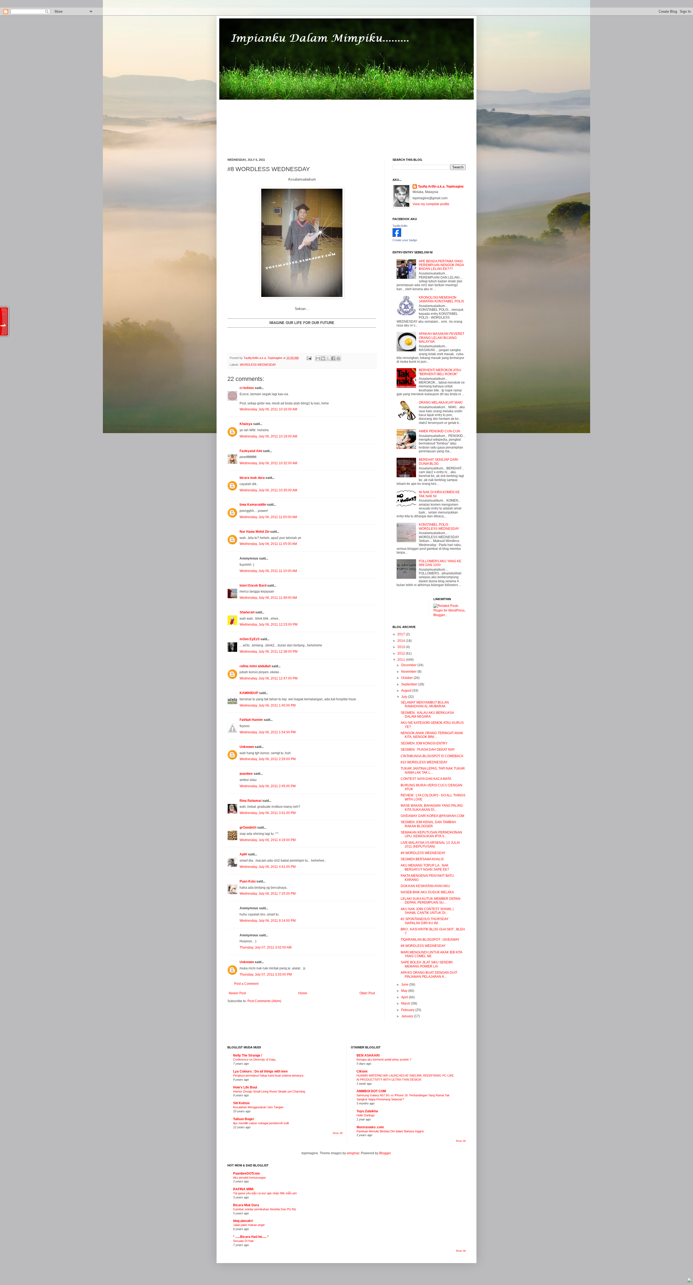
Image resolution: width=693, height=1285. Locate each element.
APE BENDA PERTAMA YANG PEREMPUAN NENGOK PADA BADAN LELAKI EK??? (441, 265)
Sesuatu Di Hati (243, 1241)
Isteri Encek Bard (253, 585)
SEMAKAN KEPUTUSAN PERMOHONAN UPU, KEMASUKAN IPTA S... (431, 834)
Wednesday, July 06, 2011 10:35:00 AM (268, 490)
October (407, 678)
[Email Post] (308, 357)
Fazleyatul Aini (251, 451)
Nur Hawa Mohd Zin (254, 532)
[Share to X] (328, 358)
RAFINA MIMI (243, 1189)
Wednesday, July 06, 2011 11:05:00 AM (268, 544)
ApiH (243, 854)
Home (302, 993)
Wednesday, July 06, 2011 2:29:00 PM (268, 759)
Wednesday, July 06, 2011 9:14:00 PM (268, 921)
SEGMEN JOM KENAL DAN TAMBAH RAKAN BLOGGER (428, 824)
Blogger (385, 1153)
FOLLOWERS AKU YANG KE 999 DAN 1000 (440, 563)
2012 (401, 653)
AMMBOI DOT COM (371, 1091)
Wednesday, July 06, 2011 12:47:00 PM (269, 678)
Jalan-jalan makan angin (249, 1225)
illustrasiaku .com (370, 1127)
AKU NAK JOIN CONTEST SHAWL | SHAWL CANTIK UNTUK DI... (427, 911)
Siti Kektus (241, 1103)
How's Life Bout (245, 1087)
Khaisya (246, 424)
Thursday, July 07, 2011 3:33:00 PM (266, 974)
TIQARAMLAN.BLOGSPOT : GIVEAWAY (430, 939)
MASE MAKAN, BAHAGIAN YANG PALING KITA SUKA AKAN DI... (432, 807)
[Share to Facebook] (333, 358)
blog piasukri (243, 1221)
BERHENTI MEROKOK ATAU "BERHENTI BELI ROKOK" (440, 372)
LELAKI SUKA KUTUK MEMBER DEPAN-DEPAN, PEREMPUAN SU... (431, 900)
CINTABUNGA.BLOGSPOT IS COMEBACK (432, 756)
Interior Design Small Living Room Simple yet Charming (269, 1091)
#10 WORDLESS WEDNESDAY (424, 762)
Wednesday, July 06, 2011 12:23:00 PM (269, 624)
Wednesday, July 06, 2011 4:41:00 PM (268, 867)
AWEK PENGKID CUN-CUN (439, 431)
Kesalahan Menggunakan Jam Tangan (258, 1107)
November (409, 671)
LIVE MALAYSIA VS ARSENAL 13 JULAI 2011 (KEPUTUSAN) (430, 844)
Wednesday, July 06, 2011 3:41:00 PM (268, 813)
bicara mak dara (252, 478)
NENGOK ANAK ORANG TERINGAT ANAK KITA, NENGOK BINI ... (432, 735)
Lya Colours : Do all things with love (260, 1071)
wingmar (353, 1153)
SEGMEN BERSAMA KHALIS (422, 859)
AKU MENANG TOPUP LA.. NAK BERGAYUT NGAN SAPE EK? (425, 867)
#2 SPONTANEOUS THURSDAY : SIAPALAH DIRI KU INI (425, 921)
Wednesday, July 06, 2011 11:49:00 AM (268, 598)
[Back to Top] (689, 1281)
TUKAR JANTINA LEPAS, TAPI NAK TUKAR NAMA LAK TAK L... (433, 770)
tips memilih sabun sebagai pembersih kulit (261, 1123)
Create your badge (405, 240)
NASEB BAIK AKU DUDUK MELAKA (427, 892)
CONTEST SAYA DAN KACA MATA (426, 779)
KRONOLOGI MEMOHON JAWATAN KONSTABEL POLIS (441, 299)
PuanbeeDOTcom (246, 1173)
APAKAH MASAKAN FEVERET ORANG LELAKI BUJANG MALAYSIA (441, 338)
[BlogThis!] (323, 358)
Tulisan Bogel (243, 1119)
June (405, 984)
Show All (337, 1133)
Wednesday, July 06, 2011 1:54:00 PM (268, 732)
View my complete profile (431, 204)
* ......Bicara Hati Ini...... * (251, 1237)
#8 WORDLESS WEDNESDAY (423, 946)
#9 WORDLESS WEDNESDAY (423, 853)
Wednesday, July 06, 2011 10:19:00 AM (268, 436)
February (408, 1010)
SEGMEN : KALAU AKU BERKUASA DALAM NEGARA (427, 714)
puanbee (246, 774)
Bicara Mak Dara (246, 1205)
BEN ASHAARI (368, 1055)
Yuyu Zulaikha (367, 1111)
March (406, 1003)
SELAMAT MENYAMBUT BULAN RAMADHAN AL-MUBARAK (425, 704)
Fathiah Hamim (251, 720)
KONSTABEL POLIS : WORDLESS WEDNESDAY (439, 526)
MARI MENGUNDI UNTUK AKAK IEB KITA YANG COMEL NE (431, 954)
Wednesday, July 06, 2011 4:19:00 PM (268, 840)
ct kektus (247, 388)
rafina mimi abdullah (255, 666)
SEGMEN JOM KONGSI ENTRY (424, 743)
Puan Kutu (248, 881)
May (404, 991)
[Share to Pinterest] (338, 358)
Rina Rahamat (250, 801)
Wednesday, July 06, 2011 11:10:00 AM (268, 571)
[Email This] (318, 358)
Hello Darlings (366, 1115)
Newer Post (237, 993)
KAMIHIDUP (249, 693)
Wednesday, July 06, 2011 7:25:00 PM (268, 893)
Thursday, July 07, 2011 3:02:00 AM (266, 947)
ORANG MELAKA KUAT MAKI (440, 402)
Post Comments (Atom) (264, 1001)
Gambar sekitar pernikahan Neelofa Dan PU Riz (264, 1209)
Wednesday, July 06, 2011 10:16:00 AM (268, 409)
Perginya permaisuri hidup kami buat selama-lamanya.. (269, 1075)
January (407, 1016)
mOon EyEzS (250, 639)
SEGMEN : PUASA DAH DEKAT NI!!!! (428, 749)
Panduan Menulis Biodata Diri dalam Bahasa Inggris (390, 1131)
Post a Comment (246, 984)
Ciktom (362, 1071)
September (409, 684)
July (404, 697)
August (406, 690)
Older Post (367, 993)
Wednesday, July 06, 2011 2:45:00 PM (268, 786)
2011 (401, 660)
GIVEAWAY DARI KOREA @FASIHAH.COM (432, 816)
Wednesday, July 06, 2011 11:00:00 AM (268, 517)
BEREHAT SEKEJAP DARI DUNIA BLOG (438, 461)
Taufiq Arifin (400, 225)
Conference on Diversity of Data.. (255, 1059)
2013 (401, 647)
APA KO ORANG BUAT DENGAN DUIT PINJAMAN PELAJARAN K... (429, 974)
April (405, 997)
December (409, 665)
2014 (401, 641)
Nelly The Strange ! (247, 1055)
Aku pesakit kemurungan (249, 1177)
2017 (401, 634)
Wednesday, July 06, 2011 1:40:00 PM (268, 705)
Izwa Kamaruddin (253, 504)
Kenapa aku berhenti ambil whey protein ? (384, 1059)
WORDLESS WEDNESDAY (258, 364)
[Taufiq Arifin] (397, 236)
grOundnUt (248, 827)
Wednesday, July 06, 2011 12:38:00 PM (269, 651)
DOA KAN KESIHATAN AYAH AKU (425, 886)
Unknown (247, 747)
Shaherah (247, 612)
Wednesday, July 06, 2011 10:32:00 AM (268, 463)
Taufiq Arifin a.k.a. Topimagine (263, 357)
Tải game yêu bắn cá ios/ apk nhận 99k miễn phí (265, 1193)
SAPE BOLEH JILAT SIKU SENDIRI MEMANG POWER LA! (427, 964)
